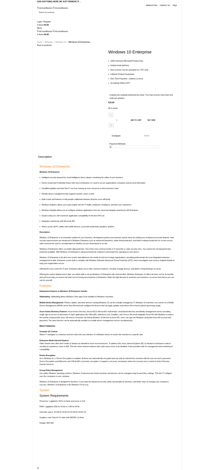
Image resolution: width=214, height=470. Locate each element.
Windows (49, 42)
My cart (40, 448)
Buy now (151, 120)
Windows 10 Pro (116, 457)
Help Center (42, 457)
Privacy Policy (79, 443)
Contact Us (78, 457)
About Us (41, 462)
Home (40, 42)
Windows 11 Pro (116, 453)
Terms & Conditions (81, 453)
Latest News (78, 462)
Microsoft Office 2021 (118, 443)
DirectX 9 (56, 417)
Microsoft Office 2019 (118, 448)
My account (42, 443)
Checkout (41, 453)
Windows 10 (61, 42)
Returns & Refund (81, 448)
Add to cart (136, 120)
